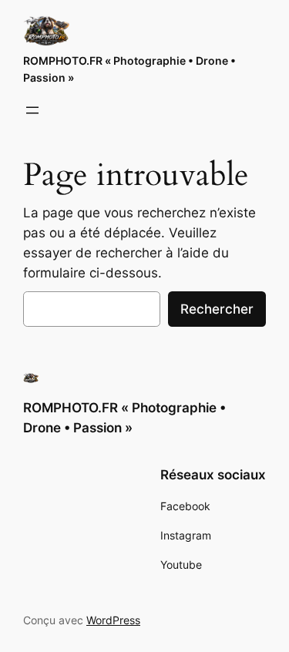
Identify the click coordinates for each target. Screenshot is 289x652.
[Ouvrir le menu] (32, 110)
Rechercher (217, 309)
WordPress (113, 620)
